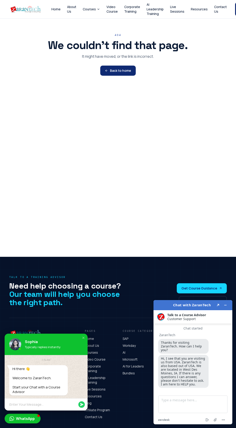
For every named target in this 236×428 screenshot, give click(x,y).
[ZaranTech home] (26, 9)
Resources (199, 9)
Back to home (120, 70)
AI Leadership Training (155, 9)
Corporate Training (132, 9)
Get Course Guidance (199, 288)
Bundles (129, 373)
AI (124, 352)
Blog (88, 403)
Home (56, 9)
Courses (89, 9)
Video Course (112, 9)
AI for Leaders (133, 366)
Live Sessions (177, 9)
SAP (125, 338)
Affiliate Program (97, 410)
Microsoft (130, 359)
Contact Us (220, 9)
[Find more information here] (193, 362)
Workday (129, 345)
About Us (71, 9)
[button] (83, 337)
